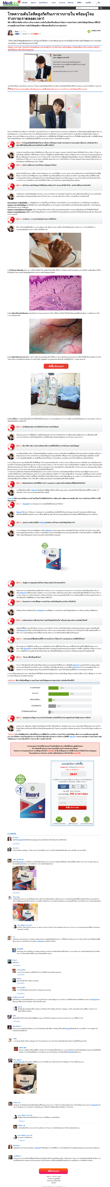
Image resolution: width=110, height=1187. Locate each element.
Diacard (34, 490)
